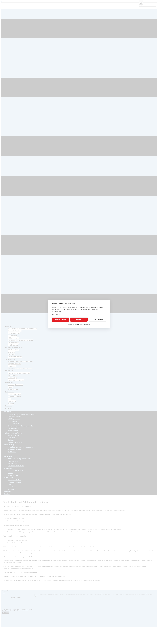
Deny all (78, 319)
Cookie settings (98, 319)
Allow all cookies (60, 319)
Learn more (56, 314)
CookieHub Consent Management (82, 324)
